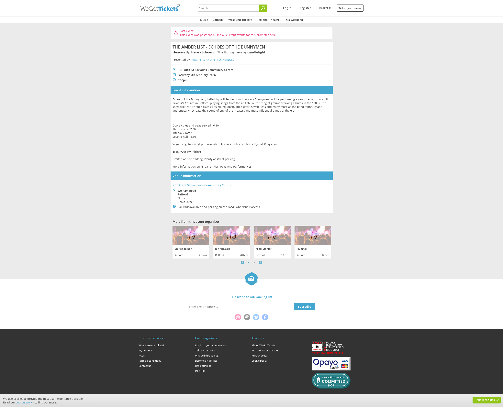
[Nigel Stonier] (272, 235)
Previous (243, 262)
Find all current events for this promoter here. (246, 35)
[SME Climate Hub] (331, 387)
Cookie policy (259, 360)
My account (145, 350)
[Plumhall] (313, 235)
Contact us (145, 366)
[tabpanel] (191, 241)
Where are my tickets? (151, 345)
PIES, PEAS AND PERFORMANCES (212, 59)
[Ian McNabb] (231, 235)
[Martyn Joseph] (191, 235)
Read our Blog (203, 366)
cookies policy (25, 402)
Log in (287, 8)
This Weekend (293, 20)
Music (204, 20)
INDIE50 (200, 371)
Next (260, 262)
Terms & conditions (150, 360)
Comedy (218, 20)
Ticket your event (350, 8)
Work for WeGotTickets (265, 350)
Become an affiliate (206, 360)
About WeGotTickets (263, 345)
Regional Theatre (268, 20)
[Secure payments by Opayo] (331, 369)
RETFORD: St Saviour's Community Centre (202, 185)
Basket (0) (325, 8)
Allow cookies (485, 400)
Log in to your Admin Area (210, 345)
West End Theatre (240, 20)
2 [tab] (254, 262)
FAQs (142, 355)
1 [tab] (249, 262)
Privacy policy (259, 355)
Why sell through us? (207, 355)
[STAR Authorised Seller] (327, 353)
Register (305, 8)
